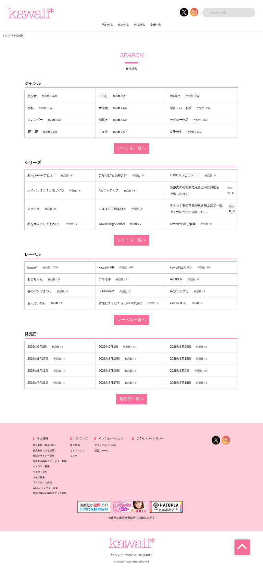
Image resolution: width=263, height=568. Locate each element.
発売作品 (123, 24)
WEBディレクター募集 (45, 488)
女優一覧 (155, 24)
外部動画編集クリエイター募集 (49, 461)
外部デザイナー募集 (43, 455)
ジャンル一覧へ (131, 148)
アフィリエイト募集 (105, 445)
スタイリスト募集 (42, 482)
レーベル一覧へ (131, 320)
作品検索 (139, 24)
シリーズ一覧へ (131, 240)
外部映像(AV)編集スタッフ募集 (49, 493)
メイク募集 (39, 477)
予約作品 (107, 24)
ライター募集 (40, 472)
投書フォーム (102, 450)
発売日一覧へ (131, 399)
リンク (73, 455)
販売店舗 (75, 445)
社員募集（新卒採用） (45, 445)
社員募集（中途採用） (45, 450)
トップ (6, 35)
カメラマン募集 (41, 466)
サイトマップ (77, 450)
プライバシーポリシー (150, 438)
